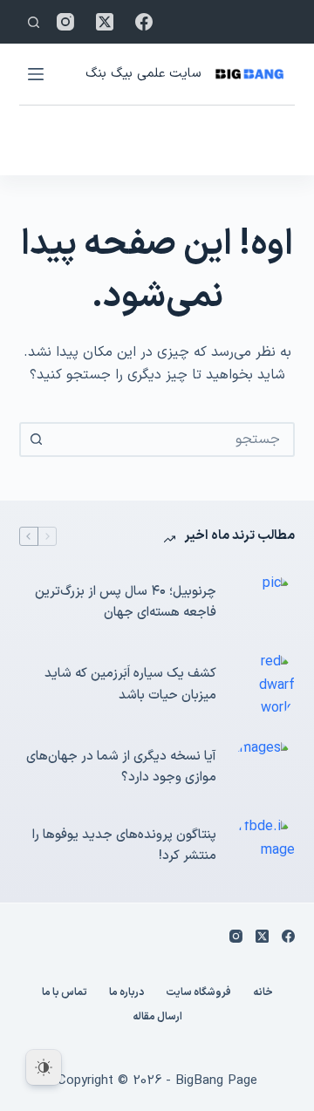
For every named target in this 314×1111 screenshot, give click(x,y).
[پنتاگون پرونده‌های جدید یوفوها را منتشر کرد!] (264, 845)
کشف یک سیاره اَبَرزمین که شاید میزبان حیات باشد (130, 684)
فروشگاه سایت (198, 993)
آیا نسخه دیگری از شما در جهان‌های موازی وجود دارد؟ (121, 767)
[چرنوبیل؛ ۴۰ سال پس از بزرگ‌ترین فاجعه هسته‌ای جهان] (264, 602)
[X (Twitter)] (104, 22)
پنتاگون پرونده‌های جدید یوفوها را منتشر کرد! (124, 846)
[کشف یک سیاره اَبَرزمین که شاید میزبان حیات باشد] (264, 685)
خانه (263, 993)
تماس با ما (64, 993)
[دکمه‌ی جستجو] (36, 439)
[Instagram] (65, 22)
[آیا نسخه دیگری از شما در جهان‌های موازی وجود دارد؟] (264, 767)
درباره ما (126, 993)
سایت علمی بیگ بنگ (143, 74)
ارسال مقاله (157, 1018)
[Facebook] (144, 22)
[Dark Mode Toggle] (43, 1067)
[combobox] (173, 439)
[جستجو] (33, 22)
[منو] (36, 74)
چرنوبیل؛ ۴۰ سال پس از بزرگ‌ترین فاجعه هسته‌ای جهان (125, 603)
